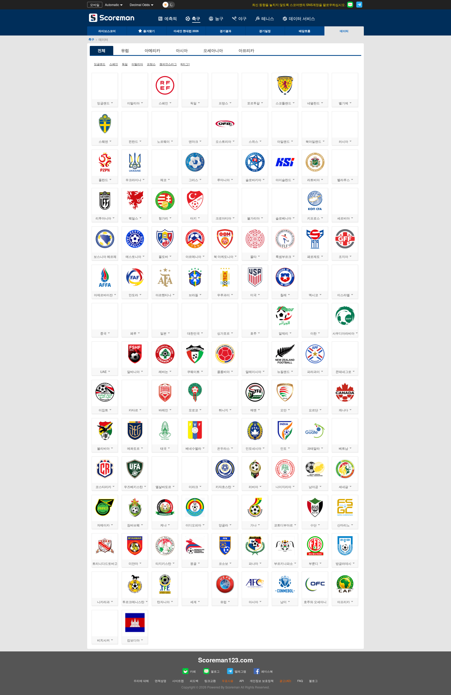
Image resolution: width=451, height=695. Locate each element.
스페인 (113, 64)
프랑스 (151, 64)
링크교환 (210, 681)
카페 (193, 671)
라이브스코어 (107, 31)
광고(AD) (285, 681)
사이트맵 (178, 681)
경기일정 (265, 31)
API (242, 681)
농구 (219, 18)
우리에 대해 (141, 681)
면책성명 (160, 681)
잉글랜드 (99, 64)
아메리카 (152, 50)
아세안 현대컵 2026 (186, 31)
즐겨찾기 (149, 31)
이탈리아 (137, 64)
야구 (242, 18)
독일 (125, 64)
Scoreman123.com (225, 659)
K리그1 (185, 64)
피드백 (194, 681)
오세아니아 (213, 50)
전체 (101, 50)
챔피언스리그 (168, 64)
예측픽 (170, 18)
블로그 (215, 671)
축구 (196, 18)
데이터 (344, 31)
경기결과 (225, 31)
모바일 (94, 4)
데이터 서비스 (302, 18)
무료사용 (227, 681)
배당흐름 (304, 31)
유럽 (125, 50)
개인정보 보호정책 (262, 681)
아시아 (182, 50)
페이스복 (267, 671)
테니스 (268, 18)
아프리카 (246, 50)
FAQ (300, 681)
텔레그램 (240, 671)
